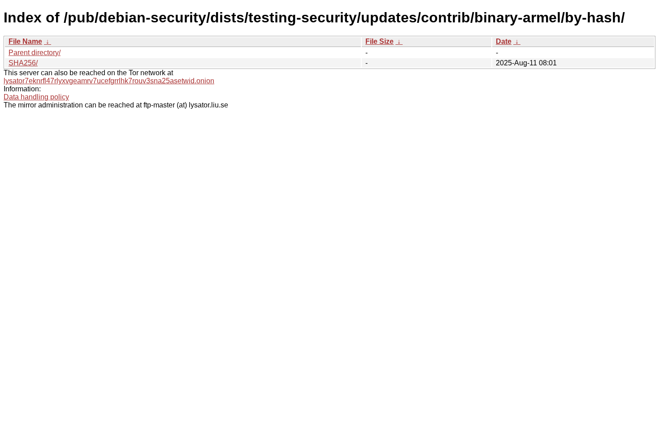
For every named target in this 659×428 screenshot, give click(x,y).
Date (504, 41)
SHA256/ (23, 63)
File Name (25, 41)
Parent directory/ (35, 52)
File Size (379, 41)
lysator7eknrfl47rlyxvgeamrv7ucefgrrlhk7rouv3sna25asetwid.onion (109, 81)
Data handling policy (36, 97)
